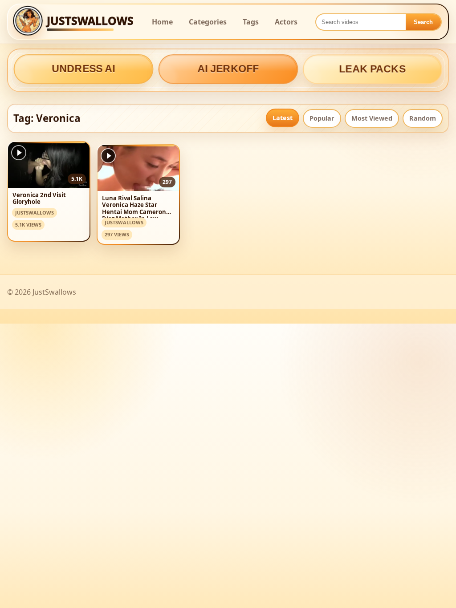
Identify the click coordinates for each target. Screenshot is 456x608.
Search (423, 22)
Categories (208, 22)
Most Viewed (371, 118)
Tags (251, 22)
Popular (321, 118)
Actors (286, 22)
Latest (283, 117)
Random (422, 118)
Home (162, 22)
